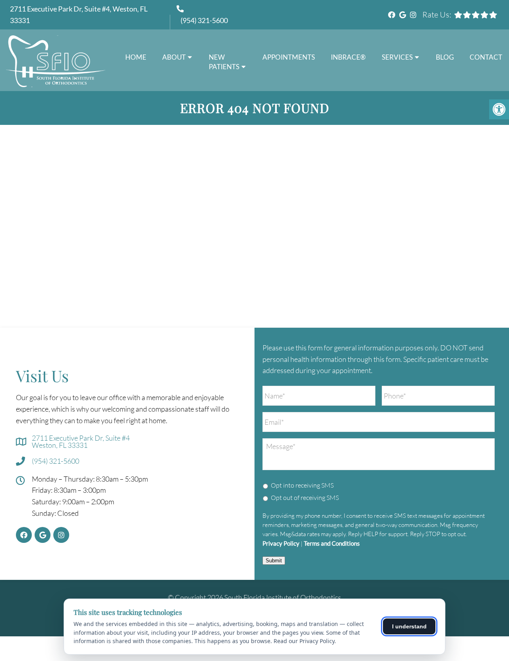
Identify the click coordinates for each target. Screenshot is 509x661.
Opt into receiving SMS (302, 485)
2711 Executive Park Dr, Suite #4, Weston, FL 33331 (79, 14)
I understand (409, 626)
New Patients (224, 62)
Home (135, 57)
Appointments (288, 57)
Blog (445, 57)
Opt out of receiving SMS (305, 498)
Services (397, 57)
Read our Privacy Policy (304, 641)
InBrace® (348, 57)
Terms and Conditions (332, 544)
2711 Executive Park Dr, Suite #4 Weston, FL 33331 (81, 441)
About (174, 57)
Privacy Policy (280, 544)
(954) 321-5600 (204, 20)
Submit (274, 561)
